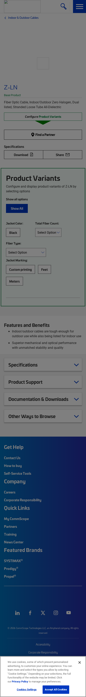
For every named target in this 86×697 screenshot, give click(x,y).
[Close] (79, 662)
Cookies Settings (27, 689)
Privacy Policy (20, 681)
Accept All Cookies (56, 689)
